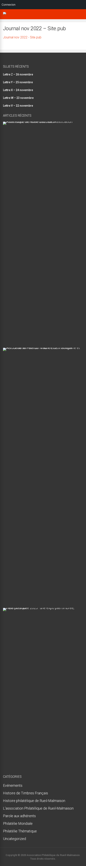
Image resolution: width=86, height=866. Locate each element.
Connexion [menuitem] (8, 4)
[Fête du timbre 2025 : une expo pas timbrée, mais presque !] (41, 608)
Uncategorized (14, 839)
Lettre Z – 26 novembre (18, 74)
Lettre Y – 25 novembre (18, 82)
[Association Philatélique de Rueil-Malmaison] (5, 15)
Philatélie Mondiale (18, 823)
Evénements (12, 785)
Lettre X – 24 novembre (18, 90)
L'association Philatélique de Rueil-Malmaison (38, 808)
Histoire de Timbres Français (25, 793)
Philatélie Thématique (20, 831)
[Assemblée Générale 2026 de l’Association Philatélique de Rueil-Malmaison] (41, 121)
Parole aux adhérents (19, 816)
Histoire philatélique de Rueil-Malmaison (34, 801)
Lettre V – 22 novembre (18, 105)
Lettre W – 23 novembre (18, 97)
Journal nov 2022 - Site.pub (22, 37)
